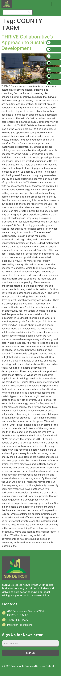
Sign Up (30, 652)
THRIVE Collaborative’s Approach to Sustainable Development (29, 42)
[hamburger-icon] (54, 4)
